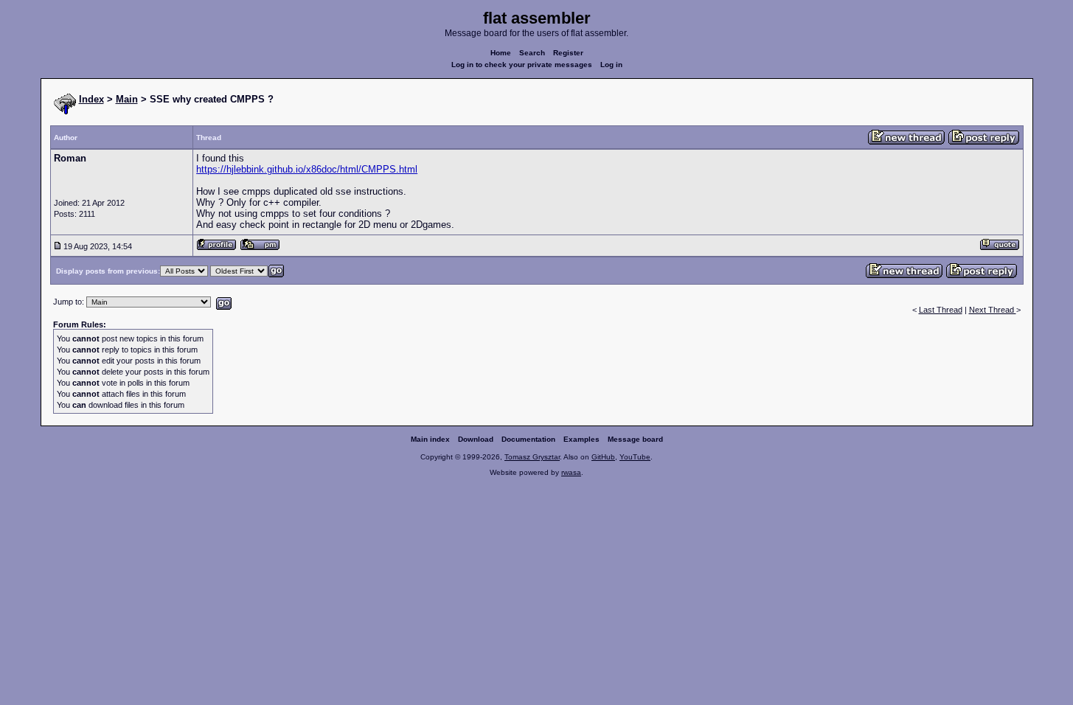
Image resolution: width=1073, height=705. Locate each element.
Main (127, 99)
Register (568, 53)
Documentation (528, 439)
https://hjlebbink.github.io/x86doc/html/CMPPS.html (306, 169)
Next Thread (992, 309)
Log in (611, 64)
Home (500, 53)
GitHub (603, 457)
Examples (581, 439)
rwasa (571, 472)
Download (475, 439)
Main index (430, 439)
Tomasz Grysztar (532, 457)
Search (532, 53)
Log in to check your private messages (521, 64)
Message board (635, 439)
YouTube (634, 457)
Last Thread (940, 309)
